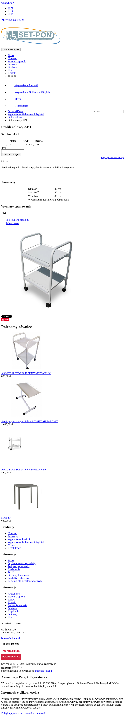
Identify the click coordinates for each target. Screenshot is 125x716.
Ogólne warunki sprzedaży (21, 563)
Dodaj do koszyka (11, 154)
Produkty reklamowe (18, 578)
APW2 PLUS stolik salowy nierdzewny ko (23, 469)
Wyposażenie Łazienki (26, 85)
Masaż (17, 99)
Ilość (3, 148)
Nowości (12, 533)
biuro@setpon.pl (10, 638)
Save (7, 319)
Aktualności (14, 593)
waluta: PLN (7, 2)
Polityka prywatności (18, 566)
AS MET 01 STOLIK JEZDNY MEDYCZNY (26, 373)
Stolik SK (6, 517)
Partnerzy (13, 614)
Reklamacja (14, 569)
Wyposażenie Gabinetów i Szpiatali (32, 92)
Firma (11, 55)
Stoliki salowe (15, 117)
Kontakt (12, 73)
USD (10, 14)
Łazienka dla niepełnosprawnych (25, 581)
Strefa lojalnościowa (18, 575)
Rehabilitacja (21, 105)
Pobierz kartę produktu (17, 219)
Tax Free (12, 572)
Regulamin (13, 611)
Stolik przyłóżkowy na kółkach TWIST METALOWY (29, 421)
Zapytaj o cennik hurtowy (112, 157)
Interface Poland (43, 670)
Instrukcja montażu (17, 605)
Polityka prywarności (12, 713)
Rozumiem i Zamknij (35, 713)
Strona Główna (15, 111)
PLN (10, 8)
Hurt (10, 70)
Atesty (11, 599)
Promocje (13, 64)
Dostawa (12, 67)
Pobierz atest (12, 223)
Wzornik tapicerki (17, 61)
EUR (10, 11)
